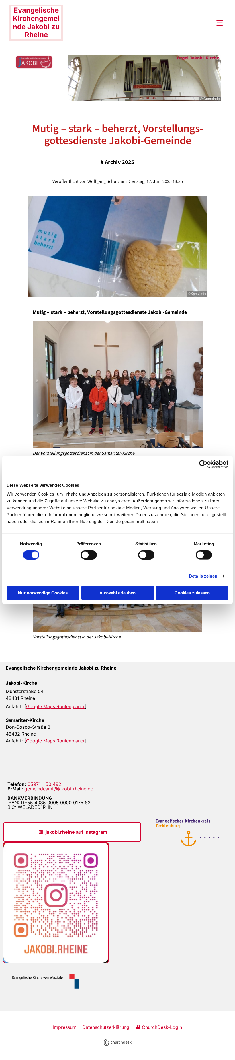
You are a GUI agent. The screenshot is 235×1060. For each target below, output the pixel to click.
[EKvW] (43, 981)
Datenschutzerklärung (105, 1027)
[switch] (89, 554)
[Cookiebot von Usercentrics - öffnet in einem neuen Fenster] (203, 464)
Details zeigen (203, 575)
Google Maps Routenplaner (55, 706)
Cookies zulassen (192, 592)
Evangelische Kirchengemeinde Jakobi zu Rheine (36, 22)
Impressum (65, 1027)
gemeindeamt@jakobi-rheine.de (58, 789)
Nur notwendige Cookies (43, 592)
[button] (143, 23)
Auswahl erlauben (117, 592)
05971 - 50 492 (44, 784)
